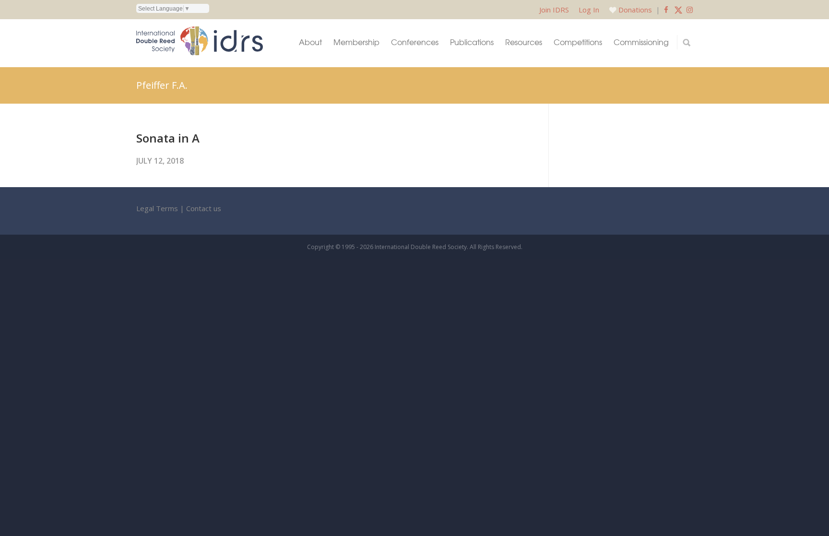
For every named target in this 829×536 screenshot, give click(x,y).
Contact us (203, 208)
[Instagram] (690, 9)
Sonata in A (168, 138)
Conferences (414, 42)
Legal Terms (157, 208)
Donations (635, 9)
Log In (589, 9)
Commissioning (641, 42)
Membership (356, 42)
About (310, 42)
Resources (523, 42)
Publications (472, 42)
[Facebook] (666, 9)
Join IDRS (554, 9)
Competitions (578, 42)
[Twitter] (678, 9)
